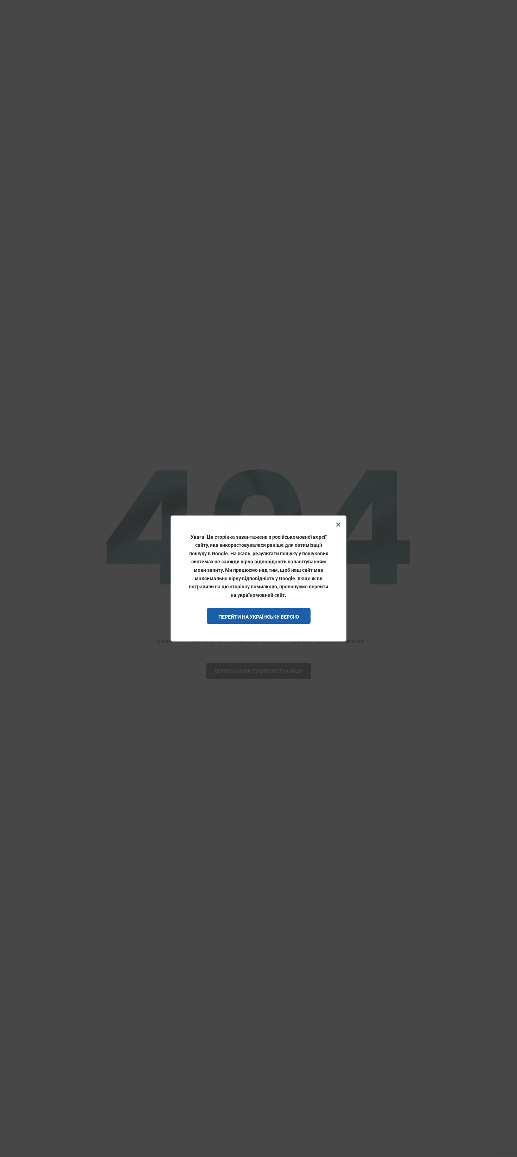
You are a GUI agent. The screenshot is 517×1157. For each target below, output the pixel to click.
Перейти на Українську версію (258, 617)
